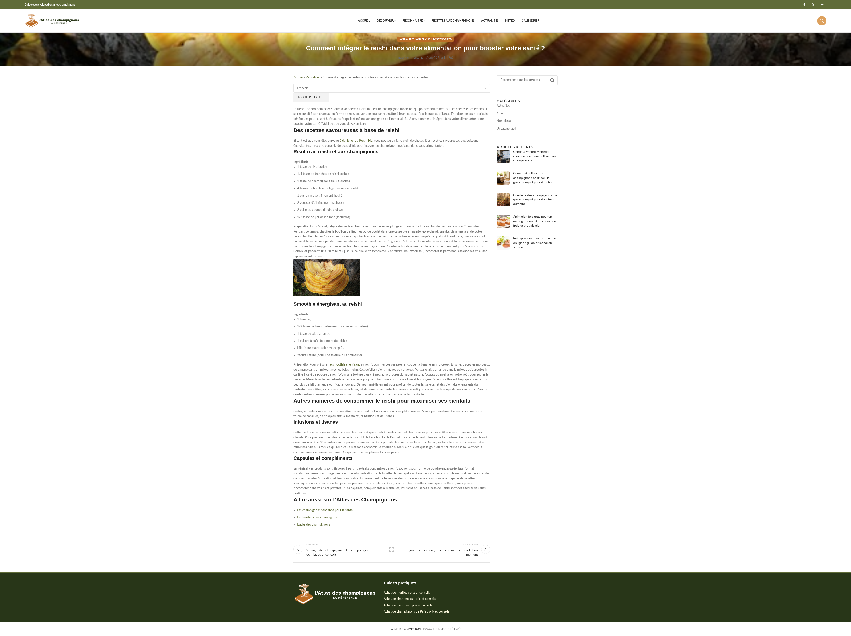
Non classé (422, 39)
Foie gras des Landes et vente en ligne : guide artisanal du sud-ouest (534, 243)
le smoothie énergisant (344, 364)
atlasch (418, 58)
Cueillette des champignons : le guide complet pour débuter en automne (535, 199)
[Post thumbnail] (503, 157)
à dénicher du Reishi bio (355, 140)
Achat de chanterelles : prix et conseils (410, 599)
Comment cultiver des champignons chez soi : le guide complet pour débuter (532, 178)
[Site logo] (52, 20)
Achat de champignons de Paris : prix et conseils (416, 611)
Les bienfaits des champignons (317, 517)
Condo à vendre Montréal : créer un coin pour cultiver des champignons (534, 156)
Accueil (298, 77)
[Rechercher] (822, 20)
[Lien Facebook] (804, 4)
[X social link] (813, 4)
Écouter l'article (311, 97)
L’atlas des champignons (313, 524)
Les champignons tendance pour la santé (325, 510)
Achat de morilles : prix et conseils (407, 592)
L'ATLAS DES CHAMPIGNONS (406, 629)
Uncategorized (441, 39)
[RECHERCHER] (552, 80)
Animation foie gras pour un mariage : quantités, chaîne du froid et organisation (534, 221)
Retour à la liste (391, 549)
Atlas (500, 113)
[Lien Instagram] (822, 4)
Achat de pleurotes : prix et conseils (408, 605)
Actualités (406, 39)
